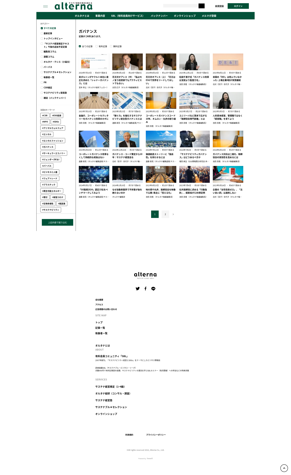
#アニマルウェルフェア (52, 128)
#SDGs (56, 121)
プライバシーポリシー (156, 434)
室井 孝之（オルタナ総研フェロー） (93, 87)
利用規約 (129, 434)
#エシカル (46, 134)
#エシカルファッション (52, 140)
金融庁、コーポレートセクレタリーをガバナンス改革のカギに (94, 117)
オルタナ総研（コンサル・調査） (113, 393)
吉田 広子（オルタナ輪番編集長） (126, 87)
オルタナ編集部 (118, 197)
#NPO (45, 121)
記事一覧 (100, 327)
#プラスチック (48, 184)
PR (45, 82)
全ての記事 (87, 46)
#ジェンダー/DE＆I (50, 159)
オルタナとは (82, 15)
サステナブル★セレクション (57, 72)
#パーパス (46, 165)
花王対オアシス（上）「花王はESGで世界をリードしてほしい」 (160, 80)
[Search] (202, 5)
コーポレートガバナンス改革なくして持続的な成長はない (94, 155)
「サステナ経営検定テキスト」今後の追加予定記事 (56, 45)
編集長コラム (50, 51)
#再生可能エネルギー (51, 190)
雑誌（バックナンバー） (55, 97)
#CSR (44, 115)
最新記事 (48, 33)
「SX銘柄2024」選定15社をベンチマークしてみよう (93, 191)
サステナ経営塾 (103, 400)
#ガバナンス (47, 146)
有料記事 (103, 46)
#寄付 (44, 197)
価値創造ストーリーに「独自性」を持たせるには (159, 155)
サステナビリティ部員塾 (55, 92)
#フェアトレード (49, 178)
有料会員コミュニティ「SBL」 (112, 356)
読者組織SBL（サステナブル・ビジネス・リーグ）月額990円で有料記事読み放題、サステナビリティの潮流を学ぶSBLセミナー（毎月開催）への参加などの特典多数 (142, 369)
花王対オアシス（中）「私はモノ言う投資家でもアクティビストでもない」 (127, 80)
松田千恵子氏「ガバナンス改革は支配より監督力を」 (194, 78)
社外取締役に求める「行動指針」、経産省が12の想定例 (193, 191)
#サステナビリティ (50, 209)
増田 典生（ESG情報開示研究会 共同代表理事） (198, 161)
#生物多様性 (47, 203)
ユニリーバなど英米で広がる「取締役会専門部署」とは (193, 117)
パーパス (48, 66)
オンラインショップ (185, 15)
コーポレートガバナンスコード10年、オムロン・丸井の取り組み (161, 118)
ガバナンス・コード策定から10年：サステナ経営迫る (127, 155)
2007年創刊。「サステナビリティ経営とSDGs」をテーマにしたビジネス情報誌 (127, 360)
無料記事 (117, 46)
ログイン (238, 5)
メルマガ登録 (209, 15)
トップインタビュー (53, 38)
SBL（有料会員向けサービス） (128, 15)
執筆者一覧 (49, 77)
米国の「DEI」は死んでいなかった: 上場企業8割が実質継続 (227, 78)
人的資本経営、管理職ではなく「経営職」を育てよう (227, 117)
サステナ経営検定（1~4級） (110, 386)
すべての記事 (50, 28)
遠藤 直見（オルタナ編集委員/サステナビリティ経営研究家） (137, 123)
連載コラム (49, 56)
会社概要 (99, 299)
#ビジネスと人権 (49, 172)
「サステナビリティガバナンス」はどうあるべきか (193, 155)
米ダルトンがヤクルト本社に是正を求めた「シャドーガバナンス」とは (94, 80)
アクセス (99, 304)
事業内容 (100, 15)
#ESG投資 (56, 115)
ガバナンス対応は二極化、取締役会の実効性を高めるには (227, 155)
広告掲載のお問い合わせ (106, 309)
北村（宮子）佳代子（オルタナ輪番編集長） (164, 87)
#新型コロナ (57, 197)
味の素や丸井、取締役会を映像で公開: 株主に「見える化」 (161, 191)
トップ (99, 322)
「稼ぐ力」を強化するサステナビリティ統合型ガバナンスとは (127, 117)
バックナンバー (159, 15)
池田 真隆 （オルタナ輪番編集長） (193, 84)
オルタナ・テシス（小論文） (57, 61)
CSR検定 (48, 87)
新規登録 (219, 5)
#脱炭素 (61, 203)
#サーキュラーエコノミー (53, 153)
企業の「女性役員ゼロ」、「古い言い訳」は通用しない (227, 191)
